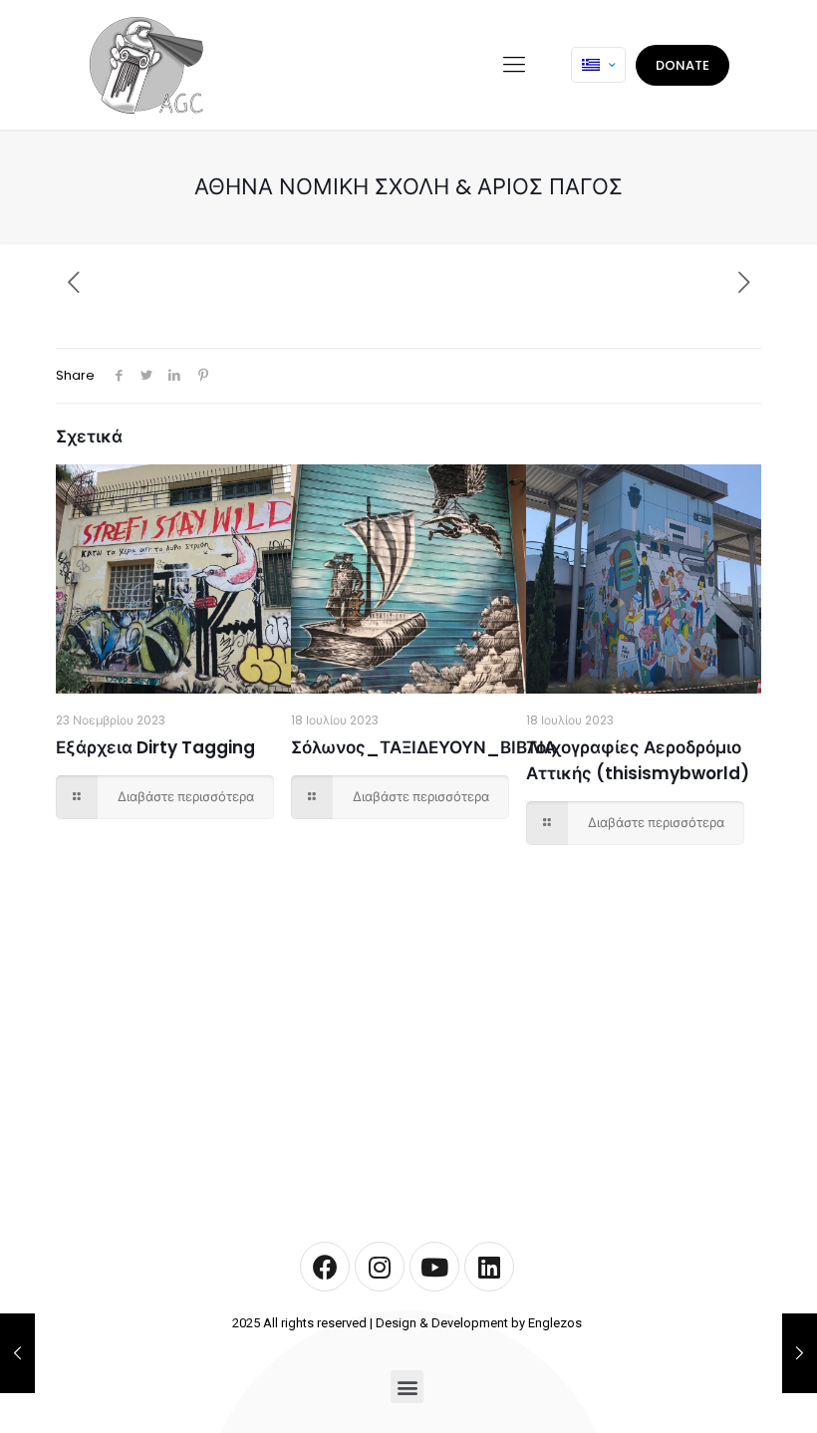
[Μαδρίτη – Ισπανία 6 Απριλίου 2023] (17, 1353)
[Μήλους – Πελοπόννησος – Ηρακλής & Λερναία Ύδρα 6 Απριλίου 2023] (799, 1353)
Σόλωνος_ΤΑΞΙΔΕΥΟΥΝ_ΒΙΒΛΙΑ (423, 747)
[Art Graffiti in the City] (145, 65)
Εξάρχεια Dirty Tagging (155, 747)
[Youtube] (434, 1266)
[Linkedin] (489, 1266)
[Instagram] (380, 1266)
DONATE (682, 65)
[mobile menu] (514, 65)
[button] (407, 1386)
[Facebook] (325, 1266)
